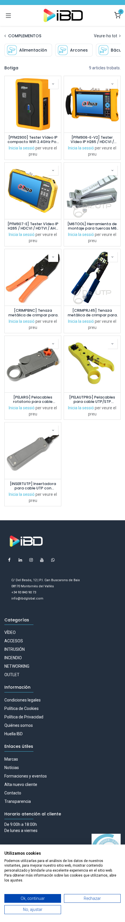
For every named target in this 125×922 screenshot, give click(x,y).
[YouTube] (42, 560)
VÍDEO (10, 632)
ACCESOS (13, 641)
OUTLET (11, 674)
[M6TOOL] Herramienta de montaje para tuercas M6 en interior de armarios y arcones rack (92, 226)
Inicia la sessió (22, 148)
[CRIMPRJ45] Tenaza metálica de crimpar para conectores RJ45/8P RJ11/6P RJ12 (92, 312)
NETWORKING (16, 666)
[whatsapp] (53, 560)
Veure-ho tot (106, 36)
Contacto (12, 793)
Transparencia (17, 801)
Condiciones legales (22, 700)
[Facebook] (9, 560)
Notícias (11, 767)
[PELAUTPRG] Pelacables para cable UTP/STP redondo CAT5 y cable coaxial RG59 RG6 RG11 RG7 (92, 399)
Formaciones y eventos (25, 776)
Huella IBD (13, 733)
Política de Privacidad (23, 717)
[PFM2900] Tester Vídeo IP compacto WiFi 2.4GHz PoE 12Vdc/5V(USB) (33, 139)
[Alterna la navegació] (8, 15)
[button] (53, 84)
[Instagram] (31, 560)
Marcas (11, 759)
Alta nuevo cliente (20, 784)
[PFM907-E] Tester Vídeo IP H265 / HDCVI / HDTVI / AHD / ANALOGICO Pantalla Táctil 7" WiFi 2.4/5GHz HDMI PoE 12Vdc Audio (33, 226)
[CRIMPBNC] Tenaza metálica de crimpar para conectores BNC (33, 312)
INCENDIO (13, 657)
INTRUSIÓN (14, 649)
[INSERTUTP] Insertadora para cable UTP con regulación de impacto (33, 486)
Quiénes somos (18, 725)
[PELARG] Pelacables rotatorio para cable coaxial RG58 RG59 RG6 (33, 399)
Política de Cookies (21, 708)
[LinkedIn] (20, 560)
